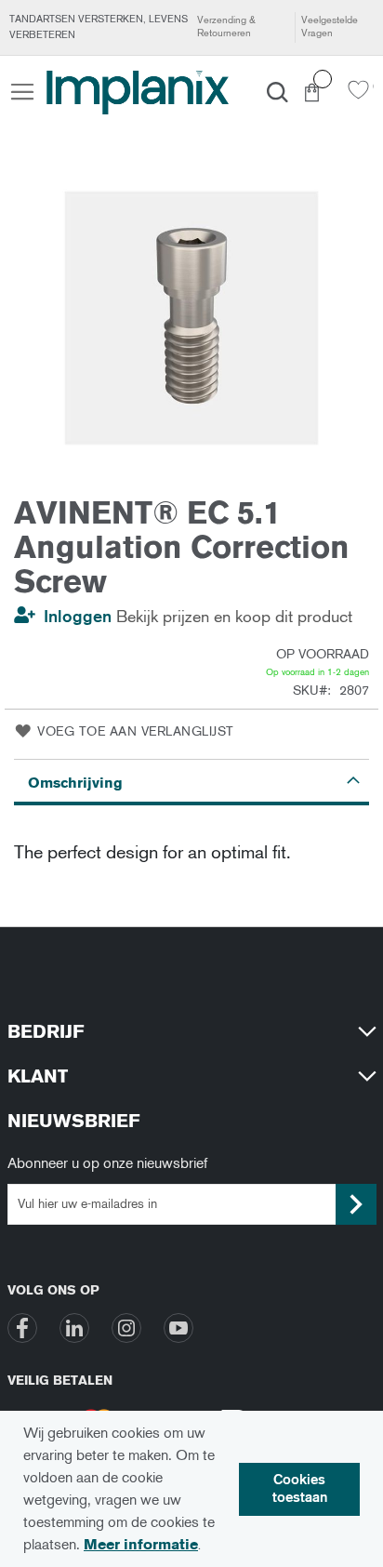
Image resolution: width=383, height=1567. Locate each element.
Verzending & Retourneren (226, 26)
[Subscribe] (356, 1204)
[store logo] (137, 92)
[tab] (191, 782)
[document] (191, 1489)
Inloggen (78, 616)
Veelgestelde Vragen (329, 26)
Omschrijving (75, 782)
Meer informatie (141, 1544)
